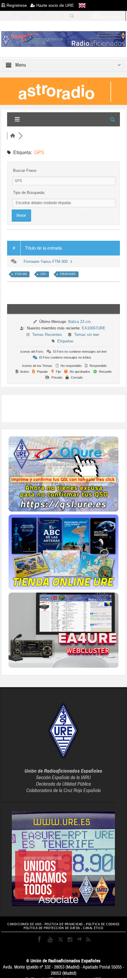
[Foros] (12, 136)
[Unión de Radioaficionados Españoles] (63, 38)
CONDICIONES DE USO (24, 924)
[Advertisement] (68, 407)
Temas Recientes (47, 334)
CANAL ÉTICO (93, 928)
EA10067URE (93, 328)
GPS (43, 274)
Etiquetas (65, 341)
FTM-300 (21, 274)
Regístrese (17, 5)
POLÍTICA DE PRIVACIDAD (64, 924)
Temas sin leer (86, 334)
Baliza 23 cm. (80, 321)
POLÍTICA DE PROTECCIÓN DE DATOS (52, 928)
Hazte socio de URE (54, 5)
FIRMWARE (68, 274)
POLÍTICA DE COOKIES (103, 924)
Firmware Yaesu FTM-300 (47, 261)
